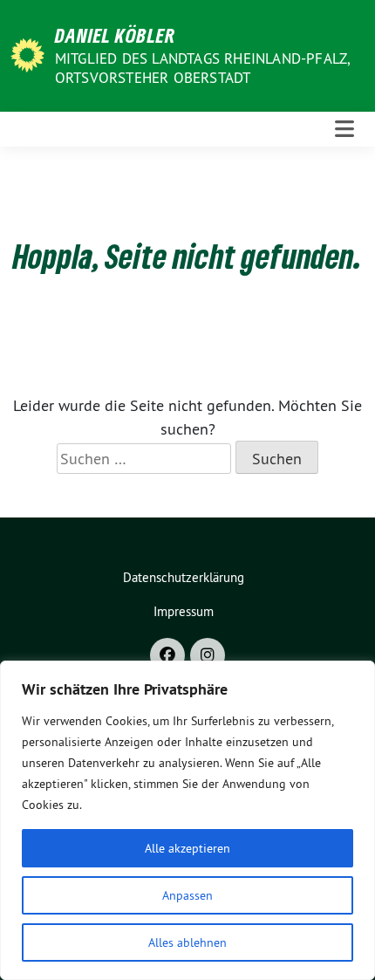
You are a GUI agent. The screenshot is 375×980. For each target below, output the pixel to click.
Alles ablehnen (187, 942)
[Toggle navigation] (344, 129)
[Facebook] (167, 655)
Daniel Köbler (115, 35)
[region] (187, 820)
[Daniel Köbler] (30, 54)
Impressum (183, 611)
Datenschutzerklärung (183, 577)
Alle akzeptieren (187, 848)
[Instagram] (207, 655)
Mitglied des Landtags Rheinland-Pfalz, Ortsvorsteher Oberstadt (202, 68)
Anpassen (187, 895)
